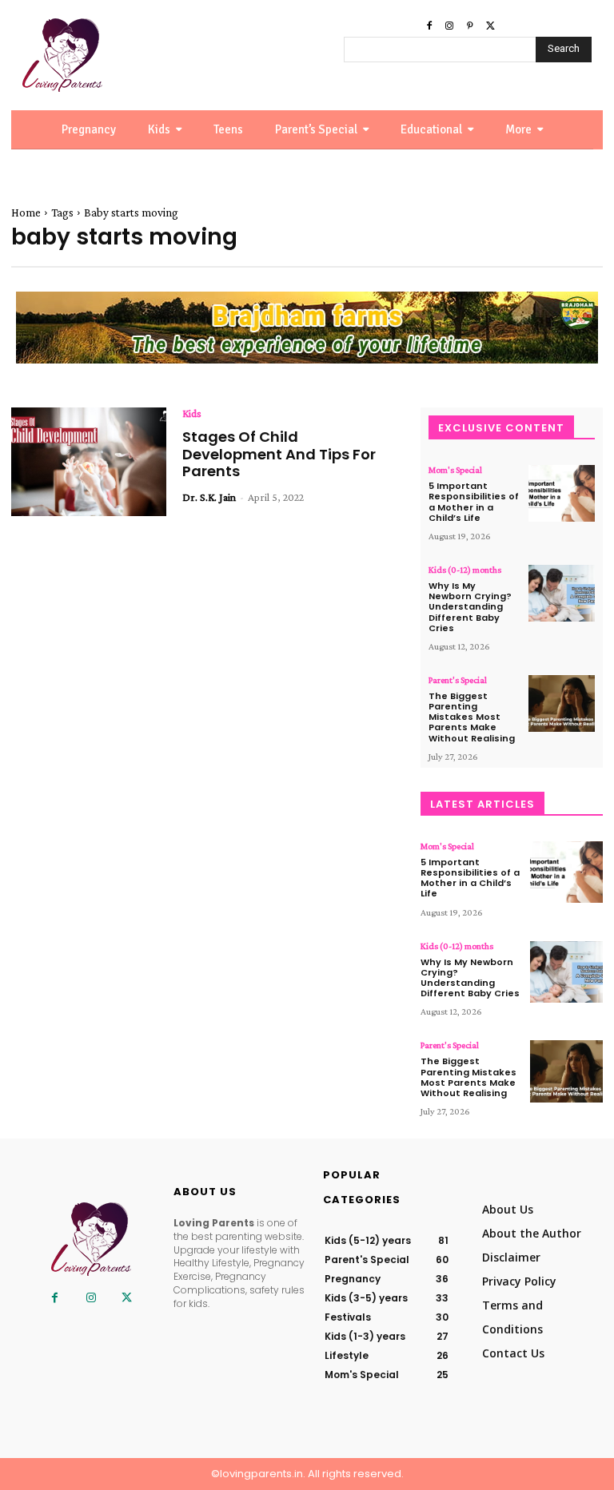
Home (26, 212)
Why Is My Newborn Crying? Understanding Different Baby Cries (470, 606)
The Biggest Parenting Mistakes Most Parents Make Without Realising (472, 717)
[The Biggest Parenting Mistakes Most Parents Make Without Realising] (561, 703)
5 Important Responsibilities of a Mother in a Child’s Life (474, 501)
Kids (191, 413)
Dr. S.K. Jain (209, 497)
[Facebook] (429, 26)
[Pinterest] (470, 26)
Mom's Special (455, 470)
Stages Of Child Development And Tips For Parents (279, 454)
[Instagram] (449, 26)
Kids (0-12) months (465, 569)
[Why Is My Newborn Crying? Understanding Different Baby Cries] (561, 593)
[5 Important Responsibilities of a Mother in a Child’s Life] (561, 493)
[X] (490, 26)
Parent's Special (458, 680)
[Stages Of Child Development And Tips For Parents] (88, 461)
